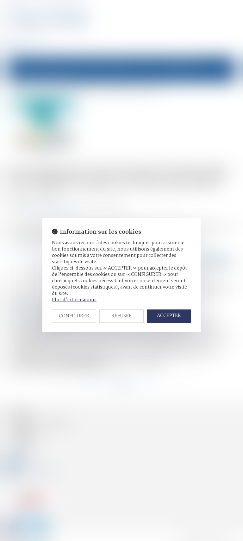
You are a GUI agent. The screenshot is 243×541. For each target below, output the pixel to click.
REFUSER (121, 316)
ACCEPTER (169, 316)
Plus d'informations (74, 300)
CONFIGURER (74, 316)
